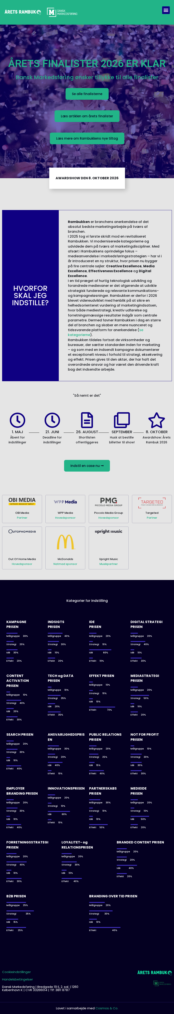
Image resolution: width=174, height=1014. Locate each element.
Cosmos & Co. (106, 1008)
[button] (166, 10)
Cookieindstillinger (16, 972)
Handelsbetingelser (17, 979)
